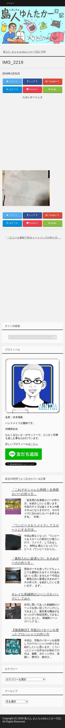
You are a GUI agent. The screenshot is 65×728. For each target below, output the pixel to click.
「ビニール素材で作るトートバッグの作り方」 (33, 237)
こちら (34, 444)
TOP (24, 51)
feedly (53, 89)
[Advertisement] (32, 132)
